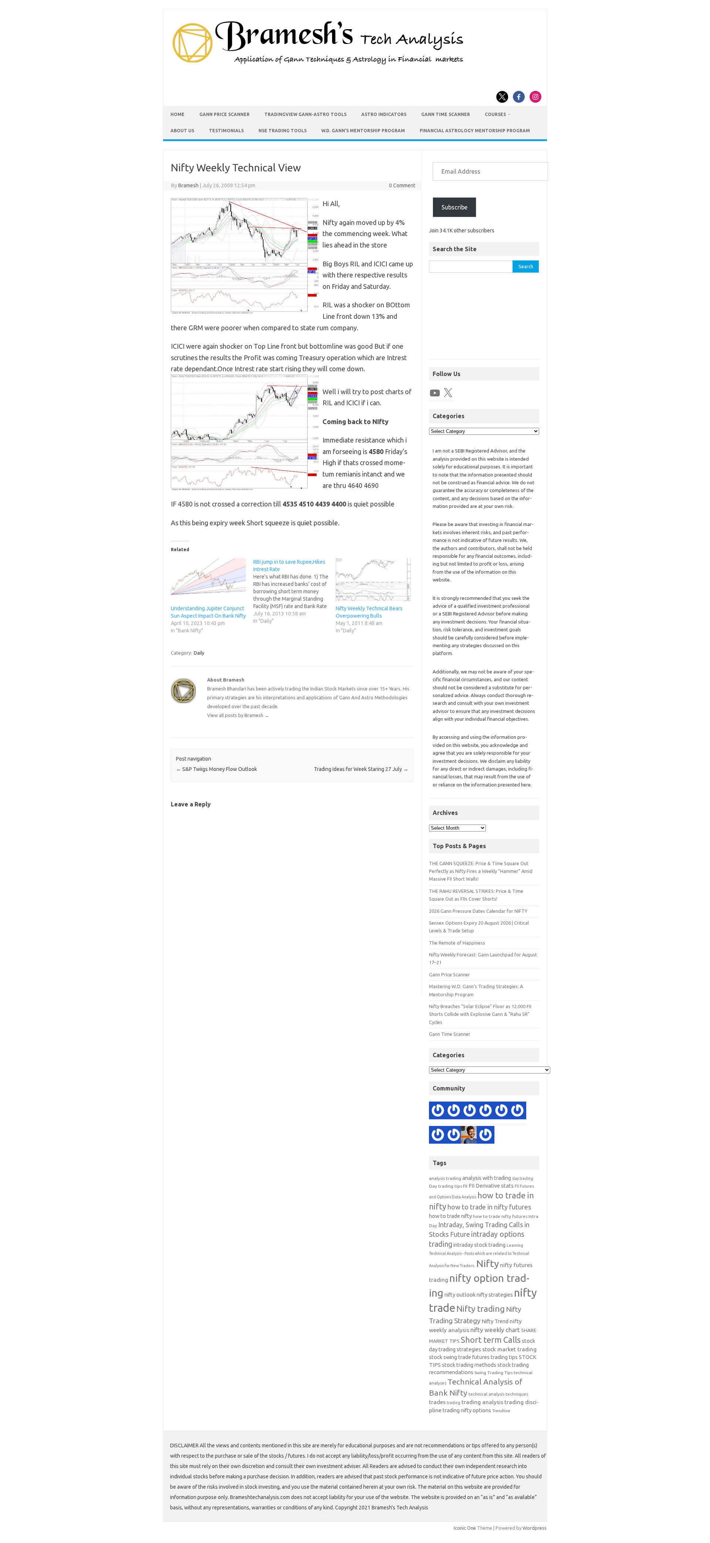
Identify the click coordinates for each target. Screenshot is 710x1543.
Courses (495, 114)
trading (453, 1402)
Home (177, 114)
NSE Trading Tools (282, 130)
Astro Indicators (383, 114)
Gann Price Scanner (224, 114)
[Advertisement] (484, 319)
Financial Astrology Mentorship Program (475, 130)
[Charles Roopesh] (438, 1111)
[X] (448, 393)
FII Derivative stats (491, 1185)
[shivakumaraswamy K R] (470, 1111)
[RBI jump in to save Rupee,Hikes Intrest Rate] (294, 591)
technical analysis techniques (498, 1394)
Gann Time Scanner (445, 114)
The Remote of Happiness (457, 942)
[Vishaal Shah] (485, 1136)
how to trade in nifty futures (489, 1207)
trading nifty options (467, 1410)
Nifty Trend (494, 1321)
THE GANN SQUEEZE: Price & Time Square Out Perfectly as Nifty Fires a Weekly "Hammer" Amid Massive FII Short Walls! (480, 871)
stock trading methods (469, 1365)
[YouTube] (435, 393)
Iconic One (465, 1527)
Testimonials (226, 130)
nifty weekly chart (495, 1329)
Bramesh (188, 185)
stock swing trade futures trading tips (473, 1357)
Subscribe (454, 207)
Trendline (501, 1411)
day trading (522, 1178)
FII (465, 1186)
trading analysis (482, 1402)
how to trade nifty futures (500, 1216)
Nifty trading (480, 1308)
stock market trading (509, 1349)
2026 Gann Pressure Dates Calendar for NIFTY (478, 911)
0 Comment (402, 185)
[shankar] (501, 1111)
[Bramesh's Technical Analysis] (318, 65)
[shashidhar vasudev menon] (454, 1111)
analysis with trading (486, 1178)
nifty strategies (495, 1294)
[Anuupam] (485, 1111)
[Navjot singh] (438, 1136)
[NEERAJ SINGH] (470, 1136)
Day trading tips (445, 1186)
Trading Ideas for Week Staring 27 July (361, 769)
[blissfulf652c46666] (454, 1136)
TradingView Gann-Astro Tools (305, 114)
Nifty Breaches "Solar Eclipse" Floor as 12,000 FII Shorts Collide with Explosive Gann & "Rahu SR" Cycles (480, 1014)
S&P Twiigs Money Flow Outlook (216, 769)
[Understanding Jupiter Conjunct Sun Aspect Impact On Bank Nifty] (208, 579)
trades (437, 1402)
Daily (199, 652)
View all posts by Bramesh (238, 715)
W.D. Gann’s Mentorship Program (363, 130)
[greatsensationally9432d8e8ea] (517, 1111)
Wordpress (535, 1527)
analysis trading (445, 1178)
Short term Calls (491, 1339)
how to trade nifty (450, 1216)
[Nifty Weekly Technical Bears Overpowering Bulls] (373, 579)
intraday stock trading (479, 1245)
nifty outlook (460, 1294)
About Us (182, 130)
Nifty (487, 1263)
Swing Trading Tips (493, 1372)
